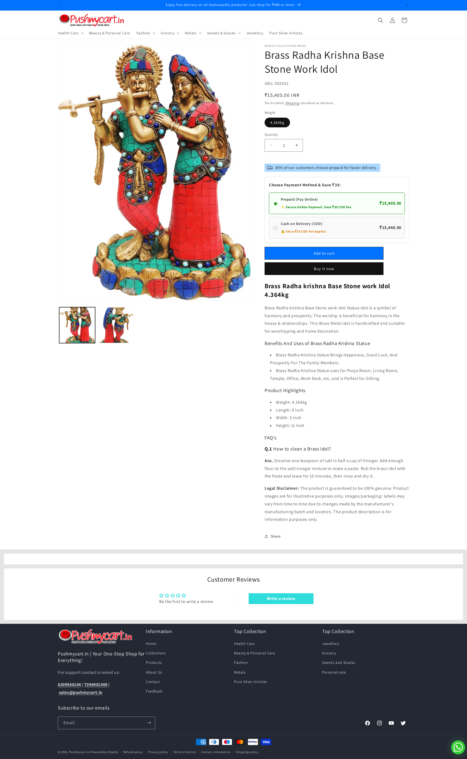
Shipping (292, 103)
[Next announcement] (407, 5)
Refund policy (133, 752)
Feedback (154, 691)
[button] (70, 33)
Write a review (281, 598)
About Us (154, 672)
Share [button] (276, 536)
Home (151, 643)
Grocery (329, 653)
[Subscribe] (149, 722)
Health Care (244, 643)
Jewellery (330, 643)
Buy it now (324, 268)
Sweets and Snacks (338, 662)
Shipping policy (247, 752)
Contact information (216, 752)
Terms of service (184, 752)
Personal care (334, 672)
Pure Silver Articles (250, 681)
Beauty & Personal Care (254, 653)
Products (154, 662)
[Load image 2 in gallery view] (116, 325)
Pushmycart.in (79, 752)
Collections (156, 653)
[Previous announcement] (60, 5)
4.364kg (277, 122)
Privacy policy (158, 752)
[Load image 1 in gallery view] (77, 325)
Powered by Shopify (104, 752)
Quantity (271, 134)
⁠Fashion (241, 662)
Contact (153, 681)
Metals (240, 672)
